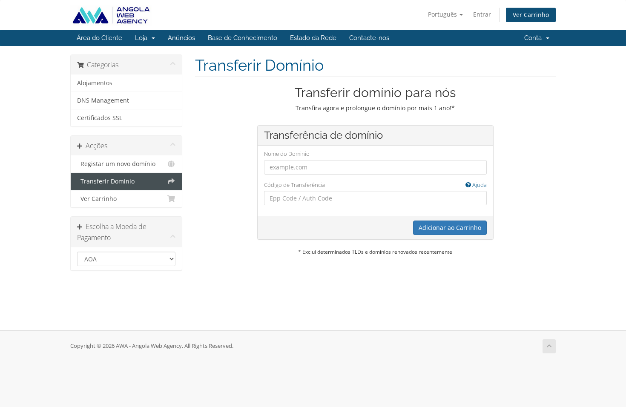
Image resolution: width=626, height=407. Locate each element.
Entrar (482, 14)
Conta (534, 38)
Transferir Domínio (106, 181)
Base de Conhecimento (242, 38)
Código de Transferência (375, 185)
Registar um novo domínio (116, 164)
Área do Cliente (99, 38)
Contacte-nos (369, 38)
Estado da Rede (313, 38)
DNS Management (103, 100)
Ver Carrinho (531, 15)
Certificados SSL (99, 118)
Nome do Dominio (287, 154)
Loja (143, 38)
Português (443, 14)
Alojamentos (94, 83)
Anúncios (181, 38)
